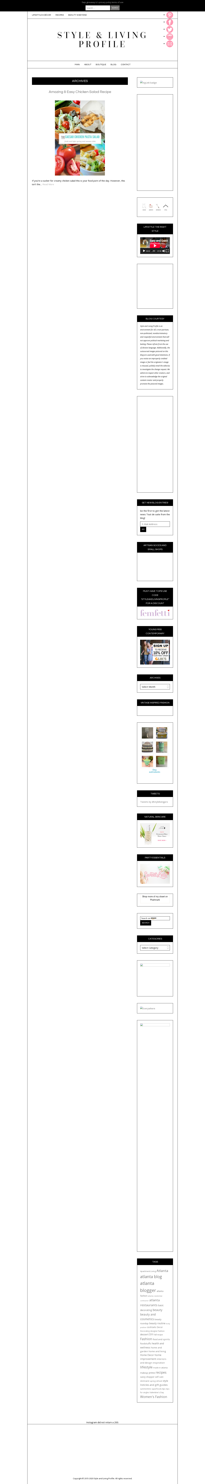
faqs (84, 2)
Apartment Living (148, 1271)
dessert (144, 1334)
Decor (160, 1327)
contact (125, 65)
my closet (160, 896)
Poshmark (155, 899)
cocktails (151, 1327)
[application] (155, 245)
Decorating (145, 1331)
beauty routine (157, 1323)
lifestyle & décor (41, 15)
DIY (151, 1334)
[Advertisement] (155, 142)
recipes (60, 15)
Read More (48, 184)
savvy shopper (147, 1376)
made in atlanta (160, 1367)
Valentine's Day (157, 1392)
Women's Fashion (153, 1396)
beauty (157, 1310)
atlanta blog (151, 1276)
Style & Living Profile (102, 40)
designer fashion (157, 1331)
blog (113, 65)
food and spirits (161, 1339)
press (152, 1372)
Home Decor (147, 1355)
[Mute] (163, 250)
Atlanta (162, 1270)
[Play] (144, 250)
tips (164, 1388)
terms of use (117, 2)
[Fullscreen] (167, 250)
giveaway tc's (92, 2)
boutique (101, 65)
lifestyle (146, 1367)
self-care (159, 1376)
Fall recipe (158, 1334)
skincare (144, 1380)
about (87, 65)
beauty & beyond (77, 15)
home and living (157, 1351)
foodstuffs (145, 1343)
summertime (145, 1389)
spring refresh (156, 1381)
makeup (144, 1372)
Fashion (146, 1339)
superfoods (157, 1389)
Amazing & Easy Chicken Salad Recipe (80, 92)
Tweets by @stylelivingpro (154, 801)
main (77, 65)
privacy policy (105, 2)
